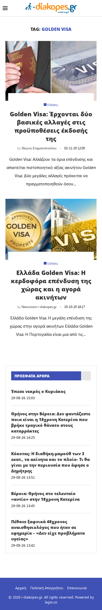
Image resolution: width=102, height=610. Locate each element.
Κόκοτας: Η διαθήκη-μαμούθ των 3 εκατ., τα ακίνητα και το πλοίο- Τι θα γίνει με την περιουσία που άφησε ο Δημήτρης (50, 462)
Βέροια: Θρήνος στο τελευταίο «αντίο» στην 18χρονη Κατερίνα (45, 496)
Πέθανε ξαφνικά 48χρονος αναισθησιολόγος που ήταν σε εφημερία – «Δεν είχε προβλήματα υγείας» (48, 530)
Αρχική (20, 587)
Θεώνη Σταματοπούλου (39, 148)
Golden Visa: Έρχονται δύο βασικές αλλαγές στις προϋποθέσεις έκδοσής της (51, 126)
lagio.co (51, 602)
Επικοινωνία (77, 587)
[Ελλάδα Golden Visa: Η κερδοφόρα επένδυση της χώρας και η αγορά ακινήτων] (51, 229)
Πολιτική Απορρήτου (46, 587)
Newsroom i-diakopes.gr (39, 306)
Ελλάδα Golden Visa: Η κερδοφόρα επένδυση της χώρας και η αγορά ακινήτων (51, 284)
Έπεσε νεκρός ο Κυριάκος (38, 391)
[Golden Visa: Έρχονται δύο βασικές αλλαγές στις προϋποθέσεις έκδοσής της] (51, 70)
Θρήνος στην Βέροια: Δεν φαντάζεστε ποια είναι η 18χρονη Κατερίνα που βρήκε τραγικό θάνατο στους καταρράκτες (50, 422)
